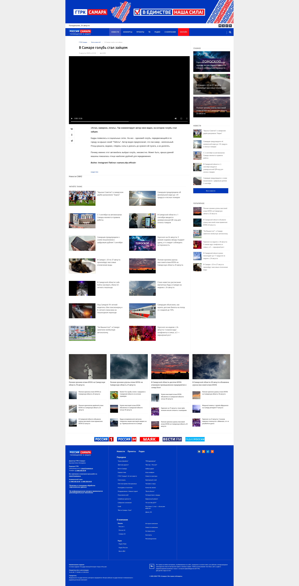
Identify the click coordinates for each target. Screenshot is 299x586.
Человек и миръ (150, 483)
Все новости (210, 191)
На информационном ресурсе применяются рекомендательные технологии (86, 492)
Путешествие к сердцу (152, 495)
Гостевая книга (150, 531)
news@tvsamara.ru (87, 468)
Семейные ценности (124, 499)
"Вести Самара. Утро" (125, 510)
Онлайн (183, 32)
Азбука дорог (149, 468)
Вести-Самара (122, 468)
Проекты (140, 32)
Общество (94, 172)
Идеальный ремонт (151, 499)
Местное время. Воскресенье (127, 483)
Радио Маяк (122, 544)
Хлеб (119, 506)
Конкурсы (127, 32)
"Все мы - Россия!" (151, 465)
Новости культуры (151, 476)
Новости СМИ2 (75, 176)
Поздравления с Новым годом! (128, 491)
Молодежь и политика (125, 487)
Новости (115, 32)
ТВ (149, 32)
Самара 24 (122, 534)
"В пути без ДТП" (150, 502)
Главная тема (122, 472)
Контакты (148, 535)
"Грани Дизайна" (123, 461)
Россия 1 (121, 526)
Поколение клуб (123, 495)
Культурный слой (151, 480)
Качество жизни (150, 487)
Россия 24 (122, 530)
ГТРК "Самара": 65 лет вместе (127, 476)
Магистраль (122, 480)
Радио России (123, 547)
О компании (170, 32)
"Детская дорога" (123, 465)
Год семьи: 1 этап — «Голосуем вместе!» (155, 507)
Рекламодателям (150, 538)
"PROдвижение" (150, 461)
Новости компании (151, 527)
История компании (151, 523)
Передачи (121, 457)
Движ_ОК (148, 512)
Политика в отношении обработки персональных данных (82, 486)
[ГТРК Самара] (80, 32)
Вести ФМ (122, 551)
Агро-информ (149, 472)
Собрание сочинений (125, 502)
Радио (157, 32)
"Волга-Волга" (150, 491)
